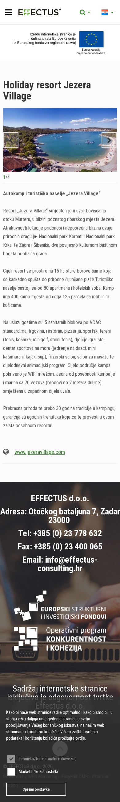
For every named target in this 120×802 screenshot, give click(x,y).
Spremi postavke (36, 789)
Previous (10, 140)
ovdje (80, 738)
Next (109, 140)
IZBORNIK (8, 12)
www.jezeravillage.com (39, 452)
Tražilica (84, 12)
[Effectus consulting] (32, 12)
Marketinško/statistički (38, 771)
